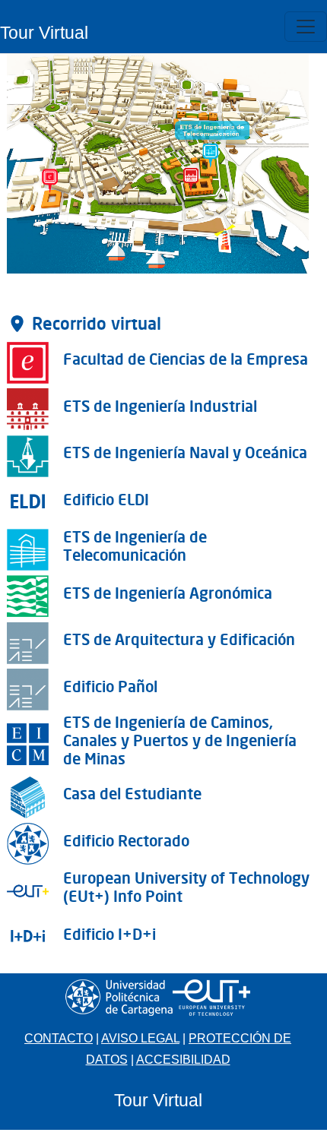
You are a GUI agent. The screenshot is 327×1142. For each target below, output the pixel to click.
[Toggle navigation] (305, 26)
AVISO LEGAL (140, 1038)
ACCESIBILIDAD (183, 1059)
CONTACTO (58, 1038)
